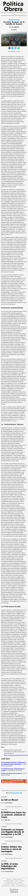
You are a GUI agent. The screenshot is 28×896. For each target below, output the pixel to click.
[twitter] (12, 48)
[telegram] (15, 48)
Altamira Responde (21, 885)
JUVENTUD (19, 882)
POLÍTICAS (9, 879)
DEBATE (16, 883)
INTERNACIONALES (14, 19)
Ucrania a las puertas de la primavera (11, 773)
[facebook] (9, 48)
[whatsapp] (18, 48)
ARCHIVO (22, 883)
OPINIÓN (13, 885)
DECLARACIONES (5, 885)
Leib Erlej (16, 27)
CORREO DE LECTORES (9, 883)
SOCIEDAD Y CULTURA (11, 882)
